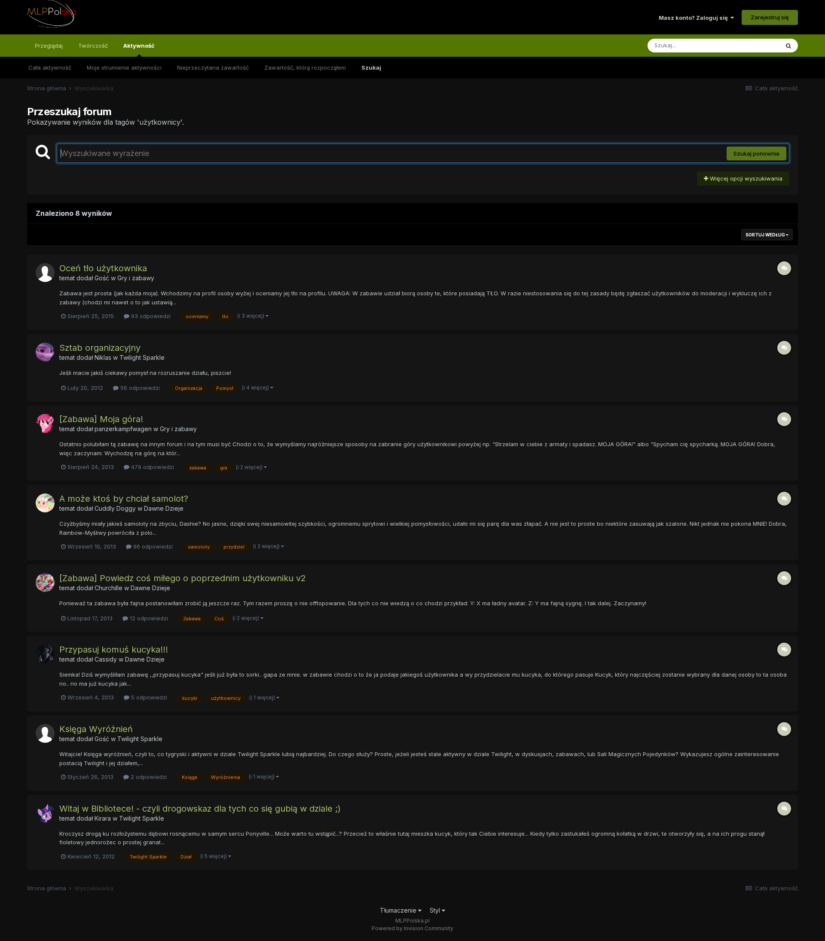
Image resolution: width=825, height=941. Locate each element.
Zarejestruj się (770, 17)
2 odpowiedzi (148, 776)
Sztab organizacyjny (100, 348)
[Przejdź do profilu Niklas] (45, 352)
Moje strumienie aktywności (124, 67)
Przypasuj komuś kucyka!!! (113, 649)
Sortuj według (766, 234)
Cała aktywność (49, 67)
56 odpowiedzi (139, 387)
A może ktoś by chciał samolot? (123, 498)
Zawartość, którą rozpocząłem (305, 67)
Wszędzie (754, 45)
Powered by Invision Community (412, 928)
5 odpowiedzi (148, 697)
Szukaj (371, 67)
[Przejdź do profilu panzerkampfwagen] (45, 423)
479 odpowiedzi (151, 466)
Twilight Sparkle (142, 357)
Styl (436, 910)
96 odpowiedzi (152, 546)
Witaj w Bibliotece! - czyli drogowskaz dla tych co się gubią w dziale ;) (200, 808)
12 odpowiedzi (148, 618)
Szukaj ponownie (756, 153)
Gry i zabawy (135, 278)
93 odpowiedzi (150, 316)
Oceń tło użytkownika (103, 268)
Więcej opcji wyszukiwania (745, 178)
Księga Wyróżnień (96, 729)
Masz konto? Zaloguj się (694, 17)
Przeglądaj (49, 45)
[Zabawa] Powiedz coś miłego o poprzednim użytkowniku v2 (182, 578)
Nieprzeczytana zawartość (213, 67)
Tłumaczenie (399, 910)
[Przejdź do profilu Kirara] (45, 812)
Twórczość (93, 45)
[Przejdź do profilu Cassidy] (45, 653)
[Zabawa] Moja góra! (101, 419)
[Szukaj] (788, 45)
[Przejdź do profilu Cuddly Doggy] (45, 502)
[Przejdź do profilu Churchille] (45, 582)
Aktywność (139, 45)
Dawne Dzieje (163, 508)
